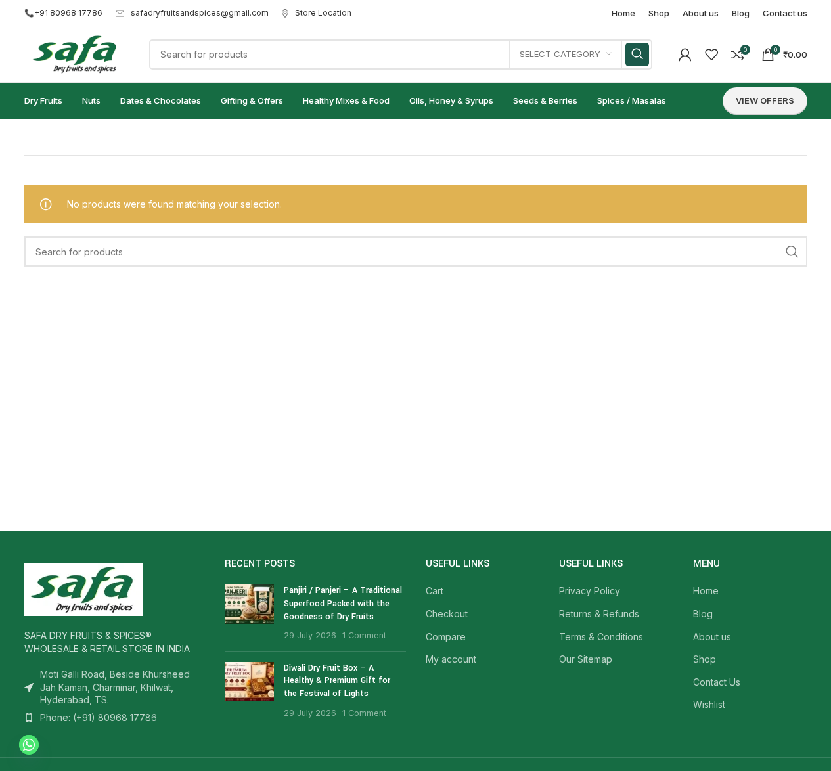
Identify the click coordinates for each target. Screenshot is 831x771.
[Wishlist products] (711, 54)
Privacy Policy (589, 590)
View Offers (765, 100)
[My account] (685, 54)
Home (706, 590)
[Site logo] (73, 52)
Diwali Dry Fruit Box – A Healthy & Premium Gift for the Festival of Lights (337, 680)
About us (712, 636)
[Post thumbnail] (249, 612)
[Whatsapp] (29, 745)
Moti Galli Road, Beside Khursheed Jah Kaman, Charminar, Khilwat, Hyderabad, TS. (115, 687)
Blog (703, 613)
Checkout (447, 613)
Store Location (323, 13)
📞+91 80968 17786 (63, 13)
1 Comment (364, 635)
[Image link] (83, 588)
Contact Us (716, 682)
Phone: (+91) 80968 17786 (98, 717)
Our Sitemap (585, 659)
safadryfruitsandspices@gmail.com (200, 13)
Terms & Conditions (601, 636)
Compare (446, 636)
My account (451, 659)
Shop (704, 659)
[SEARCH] (637, 54)
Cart (434, 590)
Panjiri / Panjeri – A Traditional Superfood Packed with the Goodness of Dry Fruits (343, 603)
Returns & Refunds (599, 613)
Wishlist (709, 704)
